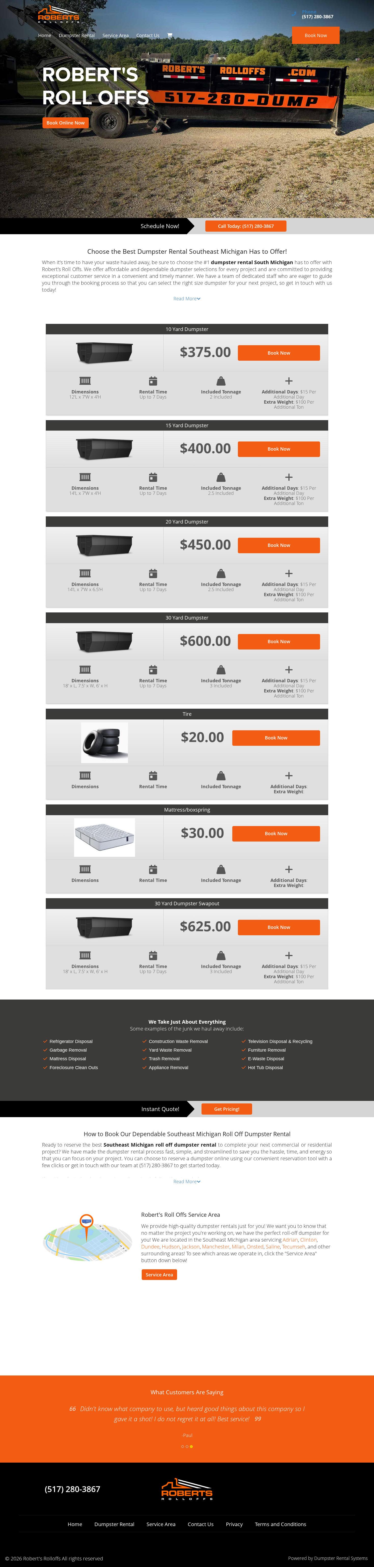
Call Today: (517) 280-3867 (246, 226)
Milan (238, 1246)
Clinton (308, 1239)
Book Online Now (66, 123)
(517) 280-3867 (72, 1489)
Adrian (290, 1239)
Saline (273, 1246)
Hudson (171, 1246)
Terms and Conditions (280, 1524)
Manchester (215, 1246)
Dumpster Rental (77, 35)
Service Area (116, 35)
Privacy (234, 1524)
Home (44, 35)
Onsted (255, 1246)
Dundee (150, 1246)
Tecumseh (293, 1246)
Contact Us (148, 35)
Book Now (316, 35)
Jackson (191, 1246)
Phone (309, 11)
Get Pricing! (226, 1109)
